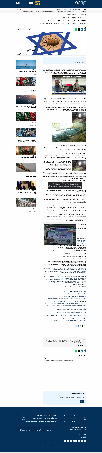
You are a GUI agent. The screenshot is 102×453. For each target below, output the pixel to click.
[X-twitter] (82, 441)
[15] (48, 216)
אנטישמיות (34, 208)
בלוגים (83, 14)
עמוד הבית (84, 7)
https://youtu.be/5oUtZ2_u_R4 (78, 289)
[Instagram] (76, 441)
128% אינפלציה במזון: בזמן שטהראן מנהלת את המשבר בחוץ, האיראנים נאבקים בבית (27, 141)
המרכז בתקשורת (64, 7)
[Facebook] (85, 441)
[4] (66, 153)
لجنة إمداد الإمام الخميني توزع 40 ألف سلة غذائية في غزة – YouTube (70, 318)
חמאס (67, 17)
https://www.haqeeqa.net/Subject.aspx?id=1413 (74, 291)
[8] (73, 176)
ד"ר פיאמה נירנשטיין (32, 211)
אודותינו (78, 7)
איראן (84, 17)
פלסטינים (63, 17)
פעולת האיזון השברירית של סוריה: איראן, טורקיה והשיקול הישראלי (27, 90)
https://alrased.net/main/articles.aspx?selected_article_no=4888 (70, 293)
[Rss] (71, 441)
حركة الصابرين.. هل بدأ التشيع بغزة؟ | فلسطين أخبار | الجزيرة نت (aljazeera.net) (68, 320)
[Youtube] (79, 441)
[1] (51, 103)
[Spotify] (68, 441)
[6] (46, 162)
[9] (77, 191)
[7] (44, 172)
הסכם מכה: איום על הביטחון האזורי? (28, 124)
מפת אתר (84, 436)
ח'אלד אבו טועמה (33, 125)
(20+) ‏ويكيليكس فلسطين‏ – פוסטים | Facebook (75, 286)
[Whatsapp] (65, 441)
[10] (69, 202)
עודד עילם (34, 91)
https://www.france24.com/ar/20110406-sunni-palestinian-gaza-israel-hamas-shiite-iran (65, 305)
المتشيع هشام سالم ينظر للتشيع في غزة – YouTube (74, 296)
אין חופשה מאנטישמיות (31, 209)
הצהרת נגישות (83, 437)
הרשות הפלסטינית (74, 17)
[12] (47, 208)
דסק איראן (34, 74)
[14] (57, 214)
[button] (85, 29)
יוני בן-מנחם (34, 160)
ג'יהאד (81, 17)
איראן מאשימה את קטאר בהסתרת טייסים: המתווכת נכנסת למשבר (27, 176)
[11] (54, 205)
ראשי (85, 14)
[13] (50, 210)
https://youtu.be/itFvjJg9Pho (79, 258)
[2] (61, 145)
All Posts (80, 345)
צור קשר (58, 7)
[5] (56, 155)
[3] (53, 147)
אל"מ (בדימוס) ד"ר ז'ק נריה (28, 91)
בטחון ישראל (34, 122)
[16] (67, 220)
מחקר (72, 7)
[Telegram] (74, 441)
